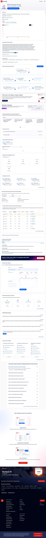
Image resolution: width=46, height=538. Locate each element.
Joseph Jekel (33, 218)
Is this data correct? (6, 54)
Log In (40, 503)
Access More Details (37, 89)
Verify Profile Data (8, 522)
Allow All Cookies (37, 533)
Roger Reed (22, 78)
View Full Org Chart (40, 66)
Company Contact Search (10, 504)
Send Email (40, 131)
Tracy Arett (20, 178)
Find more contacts (41, 187)
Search (41, 1)
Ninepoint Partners (7, 347)
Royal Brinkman (21, 345)
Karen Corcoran (34, 216)
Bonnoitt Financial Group (6, 221)
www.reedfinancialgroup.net (9, 17)
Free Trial (42, 500)
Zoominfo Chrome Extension (11, 511)
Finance (4, 22)
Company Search (11, 492)
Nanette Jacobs (8, 86)
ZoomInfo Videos (22, 515)
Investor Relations (22, 504)
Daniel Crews (8, 78)
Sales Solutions (8, 501)
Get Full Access (4, 108)
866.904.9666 (42, 504)
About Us (21, 501)
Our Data (7, 515)
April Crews (21, 69)
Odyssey (6, 349)
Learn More (5, 100)
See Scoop (4, 333)
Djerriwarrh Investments (22, 349)
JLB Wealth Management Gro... (6, 228)
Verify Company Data (9, 520)
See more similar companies (40, 231)
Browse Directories (41, 481)
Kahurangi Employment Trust (37, 353)
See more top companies (40, 359)
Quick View (9, 163)
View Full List (9, 356)
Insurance (8, 22)
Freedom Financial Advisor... (6, 223)
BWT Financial (34, 346)
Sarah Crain (3, 198)
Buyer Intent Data (8, 506)
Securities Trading (13, 22)
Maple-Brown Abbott (21, 347)
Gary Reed (35, 178)
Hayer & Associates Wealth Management (9, 345)
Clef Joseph (33, 223)
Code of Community (9, 518)
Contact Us (21, 509)
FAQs (20, 506)
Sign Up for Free (23, 462)
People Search (4, 492)
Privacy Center (22, 520)
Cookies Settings (37, 535)
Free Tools (7, 509)
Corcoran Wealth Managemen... (6, 216)
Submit (23, 150)
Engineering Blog (22, 518)
